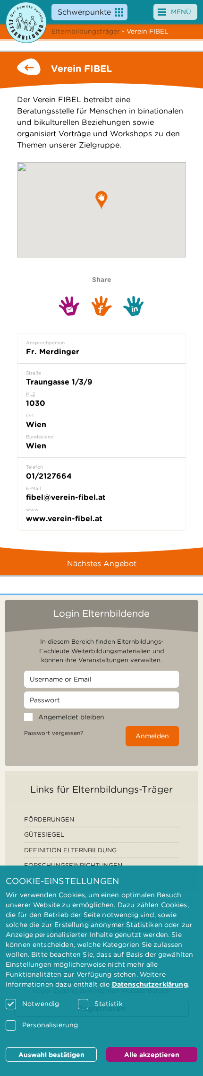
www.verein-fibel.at (64, 518)
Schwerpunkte (84, 12)
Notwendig (40, 1003)
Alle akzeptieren (151, 1055)
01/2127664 (49, 476)
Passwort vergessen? (53, 732)
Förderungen (49, 819)
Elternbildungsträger (85, 31)
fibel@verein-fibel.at (66, 497)
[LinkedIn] (133, 306)
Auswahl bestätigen (51, 1055)
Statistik (108, 1003)
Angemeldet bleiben (71, 717)
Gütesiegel (44, 834)
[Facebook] (101, 306)
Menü (181, 12)
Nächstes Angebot (101, 563)
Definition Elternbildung (70, 850)
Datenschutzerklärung (150, 984)
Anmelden (152, 736)
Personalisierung (50, 1025)
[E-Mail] (69, 306)
